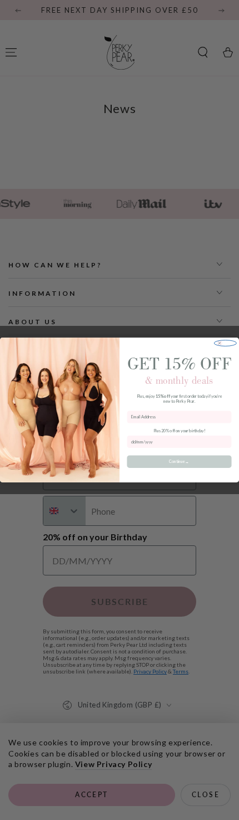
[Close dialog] (225, 343)
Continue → (179, 461)
